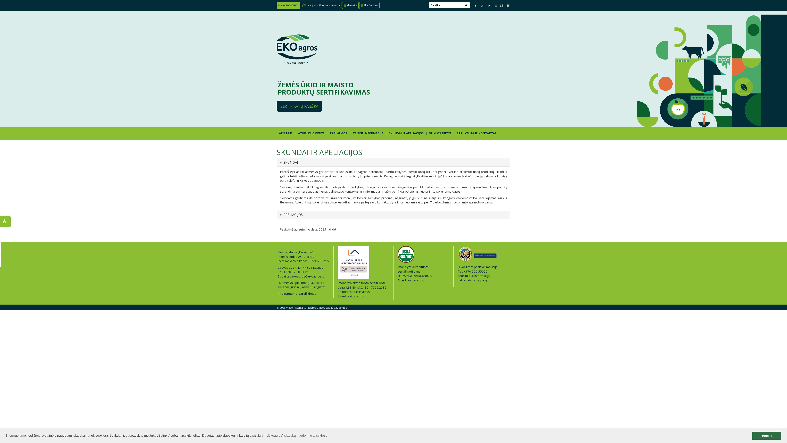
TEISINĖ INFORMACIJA (368, 133)
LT (501, 5)
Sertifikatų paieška (299, 106)
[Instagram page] (480, 5)
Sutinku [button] (766, 435)
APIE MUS (285, 133)
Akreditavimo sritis (351, 296)
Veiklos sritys (440, 133)
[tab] (393, 163)
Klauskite (351, 5)
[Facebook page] (474, 5)
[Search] (466, 5)
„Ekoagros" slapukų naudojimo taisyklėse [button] (297, 435)
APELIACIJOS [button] (293, 215)
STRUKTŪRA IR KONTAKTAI (476, 133)
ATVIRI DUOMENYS (311, 133)
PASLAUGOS (338, 133)
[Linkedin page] (487, 5)
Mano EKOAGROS (288, 5)
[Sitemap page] (494, 5)
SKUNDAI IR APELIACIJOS (406, 133)
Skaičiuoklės (370, 5)
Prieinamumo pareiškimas (297, 293)
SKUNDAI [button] (290, 162)
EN (508, 5)
